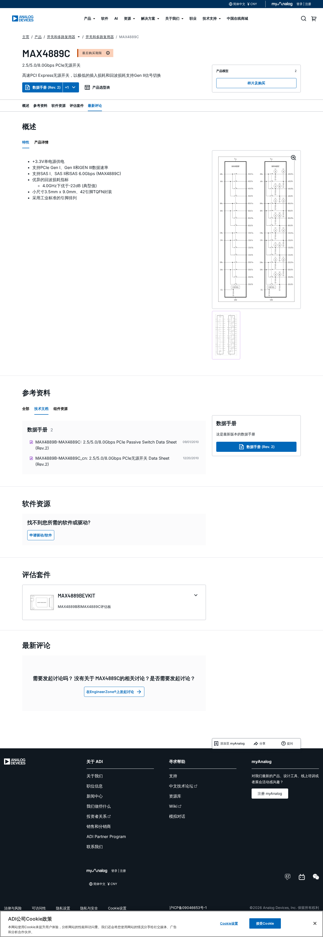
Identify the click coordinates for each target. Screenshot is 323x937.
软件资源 (58, 105)
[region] (161, 924)
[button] (78, 36)
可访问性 (39, 908)
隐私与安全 (89, 908)
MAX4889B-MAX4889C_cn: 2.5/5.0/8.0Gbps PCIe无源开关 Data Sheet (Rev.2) (102, 461)
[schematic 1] (226, 335)
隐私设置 (63, 908)
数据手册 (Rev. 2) (47, 87)
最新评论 (95, 105)
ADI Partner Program (106, 836)
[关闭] (314, 923)
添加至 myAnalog (232, 743)
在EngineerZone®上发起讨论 (110, 691)
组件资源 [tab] (60, 408)
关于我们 (95, 775)
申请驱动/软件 (41, 535)
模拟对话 (177, 816)
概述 (25, 105)
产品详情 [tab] (41, 142)
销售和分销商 (99, 826)
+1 (67, 87)
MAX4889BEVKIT (76, 596)
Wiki (173, 806)
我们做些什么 (99, 806)
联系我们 (95, 846)
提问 (290, 743)
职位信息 (95, 785)
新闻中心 (95, 796)
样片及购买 (256, 83)
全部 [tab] (25, 408)
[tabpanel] (114, 179)
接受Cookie (265, 923)
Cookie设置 (117, 908)
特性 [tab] (25, 142)
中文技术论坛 (181, 785)
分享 (262, 743)
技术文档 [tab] (41, 408)
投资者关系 (97, 816)
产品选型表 (101, 87)
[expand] (196, 595)
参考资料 (40, 105)
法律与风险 (13, 908)
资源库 (175, 796)
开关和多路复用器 (61, 37)
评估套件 (77, 105)
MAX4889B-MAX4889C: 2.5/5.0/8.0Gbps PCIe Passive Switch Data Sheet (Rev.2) (106, 445)
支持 (173, 775)
